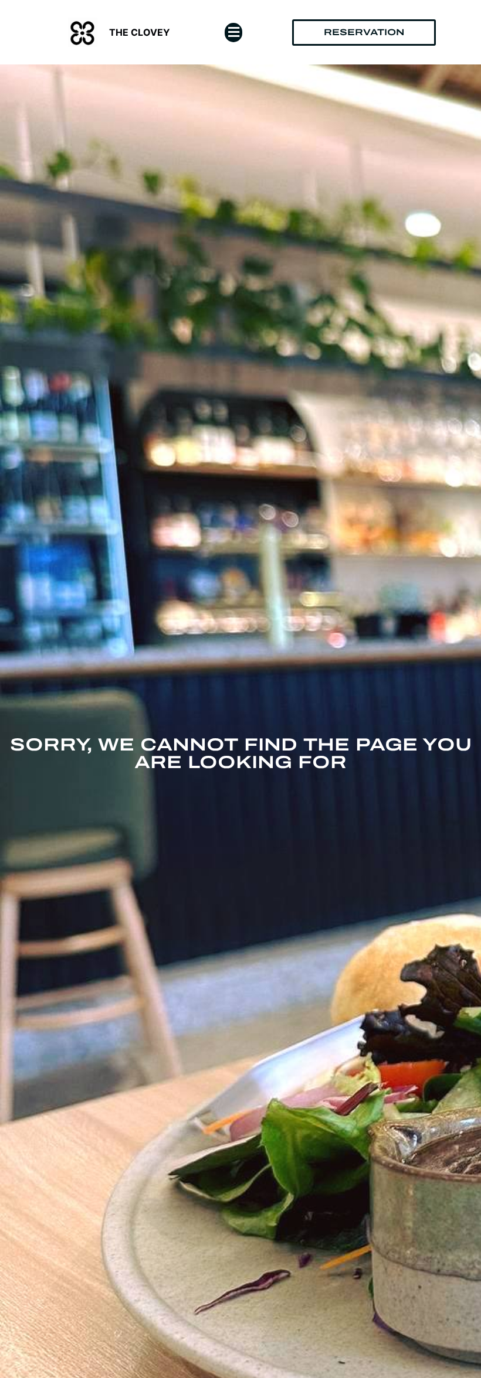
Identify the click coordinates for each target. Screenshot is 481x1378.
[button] (233, 32)
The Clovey (139, 32)
